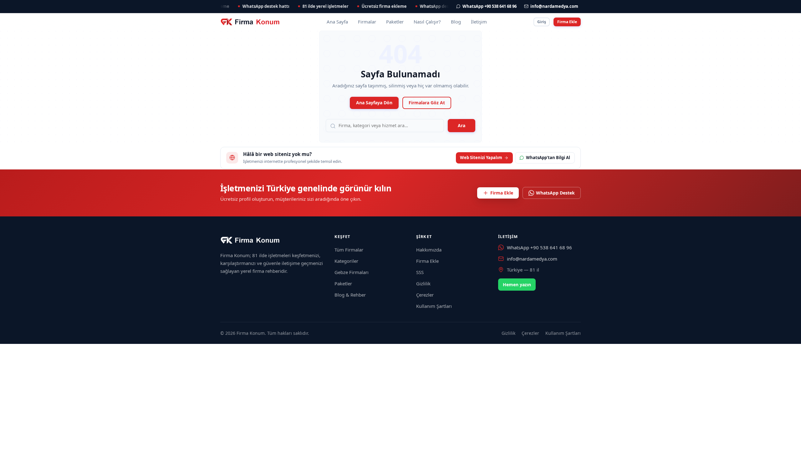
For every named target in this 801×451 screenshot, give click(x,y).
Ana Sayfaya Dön (374, 103)
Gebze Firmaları (351, 272)
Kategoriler (346, 261)
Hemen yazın (517, 285)
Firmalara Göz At (427, 103)
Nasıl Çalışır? (427, 21)
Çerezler (425, 295)
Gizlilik (423, 283)
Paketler (395, 21)
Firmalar (367, 21)
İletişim (479, 21)
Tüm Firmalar (348, 249)
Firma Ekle (567, 21)
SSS (420, 272)
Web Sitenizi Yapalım (481, 157)
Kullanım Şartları (434, 306)
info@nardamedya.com (532, 259)
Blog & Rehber (350, 295)
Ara (461, 125)
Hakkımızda (428, 249)
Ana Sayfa (337, 21)
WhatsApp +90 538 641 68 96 (539, 247)
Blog (456, 21)
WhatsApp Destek (555, 193)
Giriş (541, 21)
